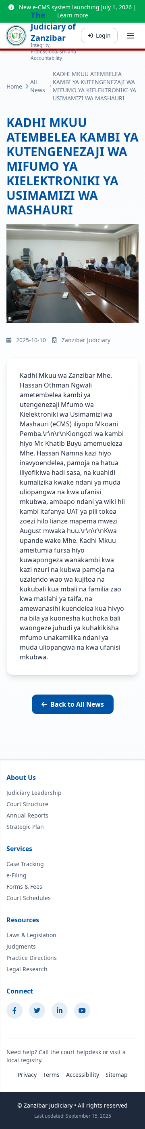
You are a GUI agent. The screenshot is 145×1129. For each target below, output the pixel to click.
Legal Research (27, 969)
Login (103, 35)
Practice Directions (31, 958)
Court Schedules (28, 898)
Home (14, 86)
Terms (51, 1074)
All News (37, 86)
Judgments (21, 946)
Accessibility (82, 1074)
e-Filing (16, 875)
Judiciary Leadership (34, 792)
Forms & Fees (24, 886)
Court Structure (27, 804)
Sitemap (117, 1074)
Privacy (27, 1074)
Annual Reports (27, 815)
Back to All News (77, 704)
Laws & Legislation (31, 935)
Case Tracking (25, 864)
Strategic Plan (25, 826)
